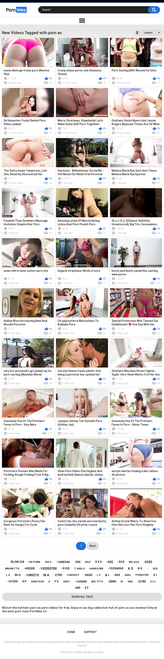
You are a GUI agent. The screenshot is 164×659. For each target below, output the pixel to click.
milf (88, 562)
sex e (48, 562)
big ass (134, 561)
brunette (12, 568)
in (121, 581)
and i (66, 581)
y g (56, 581)
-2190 (141, 581)
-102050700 (48, 568)
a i (107, 575)
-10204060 (115, 568)
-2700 (58, 575)
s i (155, 575)
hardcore (96, 568)
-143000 (81, 581)
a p (24, 581)
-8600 (88, 575)
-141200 (12, 581)
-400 (77, 587)
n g (140, 568)
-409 (116, 575)
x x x (98, 561)
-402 (109, 562)
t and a (79, 568)
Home (71, 632)
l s (98, 575)
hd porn (34, 561)
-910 (121, 562)
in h (18, 575)
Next (93, 545)
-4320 (148, 562)
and (130, 581)
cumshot (73, 575)
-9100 (65, 568)
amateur (37, 581)
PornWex (78, 652)
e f (87, 587)
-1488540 (63, 562)
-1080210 (32, 575)
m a (46, 575)
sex (155, 568)
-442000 (29, 568)
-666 (77, 561)
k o (130, 568)
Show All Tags (82, 596)
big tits (97, 581)
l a (8, 574)
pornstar (142, 575)
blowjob (17, 561)
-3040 (112, 581)
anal (128, 575)
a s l (153, 581)
